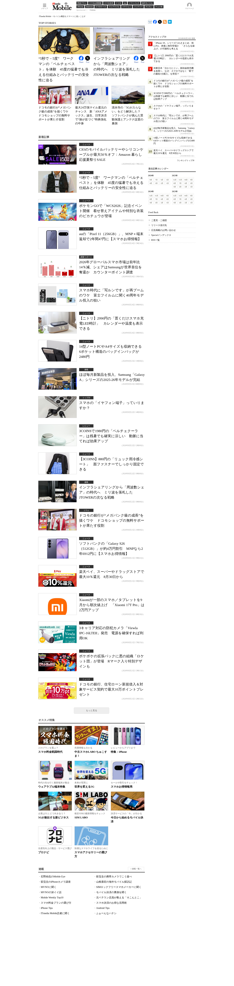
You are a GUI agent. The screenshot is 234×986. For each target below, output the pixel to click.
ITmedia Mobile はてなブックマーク (170, 21)
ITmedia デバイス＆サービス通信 (150, 21)
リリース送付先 (159, 225)
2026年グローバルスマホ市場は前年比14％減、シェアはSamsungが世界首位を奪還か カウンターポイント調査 (110, 267)
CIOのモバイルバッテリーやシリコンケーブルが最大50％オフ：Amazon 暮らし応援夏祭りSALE (111, 154)
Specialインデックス (161, 235)
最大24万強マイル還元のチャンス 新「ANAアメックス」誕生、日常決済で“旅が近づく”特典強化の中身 (91, 115)
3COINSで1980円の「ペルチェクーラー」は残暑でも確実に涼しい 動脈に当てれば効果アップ (111, 436)
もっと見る (91, 710)
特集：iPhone (119, 751)
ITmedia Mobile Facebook (155, 21)
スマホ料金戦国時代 (50, 751)
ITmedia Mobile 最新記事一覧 (165, 21)
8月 (151, 180)
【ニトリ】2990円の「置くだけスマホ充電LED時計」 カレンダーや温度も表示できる (111, 323)
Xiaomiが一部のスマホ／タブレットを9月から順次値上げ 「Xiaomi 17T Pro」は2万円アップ (112, 605)
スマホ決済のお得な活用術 (111, 902)
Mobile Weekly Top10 (52, 897)
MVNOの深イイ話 (51, 892)
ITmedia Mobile (45, 16)
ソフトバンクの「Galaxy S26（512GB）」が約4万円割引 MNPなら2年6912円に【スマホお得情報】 (111, 549)
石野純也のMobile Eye (53, 876)
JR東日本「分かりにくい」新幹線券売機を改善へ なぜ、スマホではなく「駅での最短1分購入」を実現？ (173, 71)
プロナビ (43, 852)
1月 (167, 183)
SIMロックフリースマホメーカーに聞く (118, 887)
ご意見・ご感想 (159, 220)
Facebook (81, 58)
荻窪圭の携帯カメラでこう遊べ (114, 876)
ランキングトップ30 (185, 160)
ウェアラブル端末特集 (51, 786)
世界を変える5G (84, 786)
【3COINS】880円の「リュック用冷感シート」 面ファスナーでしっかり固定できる (111, 464)
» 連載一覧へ (136, 869)
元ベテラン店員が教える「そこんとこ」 (119, 897)
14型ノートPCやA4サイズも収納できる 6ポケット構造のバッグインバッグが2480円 (112, 351)
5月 (167, 180)
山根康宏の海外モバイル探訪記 (114, 881)
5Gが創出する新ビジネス (53, 817)
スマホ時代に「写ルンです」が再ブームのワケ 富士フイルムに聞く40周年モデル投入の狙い (111, 295)
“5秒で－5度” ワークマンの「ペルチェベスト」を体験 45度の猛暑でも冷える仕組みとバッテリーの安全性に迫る (64, 69)
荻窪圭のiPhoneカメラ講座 (56, 881)
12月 (174, 180)
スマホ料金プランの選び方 (56, 902)
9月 (191, 180)
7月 (156, 180)
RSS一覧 (155, 240)
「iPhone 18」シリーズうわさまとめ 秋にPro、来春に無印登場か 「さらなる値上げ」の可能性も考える (174, 46)
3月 (156, 183)
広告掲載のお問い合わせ (163, 230)
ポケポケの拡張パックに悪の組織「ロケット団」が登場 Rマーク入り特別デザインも (111, 661)
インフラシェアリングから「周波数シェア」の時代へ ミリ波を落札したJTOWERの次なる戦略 (111, 492)
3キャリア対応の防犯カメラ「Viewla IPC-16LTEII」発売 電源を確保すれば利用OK (111, 633)
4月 (151, 183)
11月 (180, 180)
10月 (186, 180)
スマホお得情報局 (121, 786)
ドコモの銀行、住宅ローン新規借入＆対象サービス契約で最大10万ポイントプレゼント (111, 689)
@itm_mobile (160, 21)
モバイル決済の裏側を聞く (111, 892)
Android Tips (103, 908)
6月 (162, 180)
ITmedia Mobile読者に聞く (55, 913)
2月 (162, 183)
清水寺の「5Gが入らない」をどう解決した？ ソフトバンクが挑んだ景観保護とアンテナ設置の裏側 (127, 115)
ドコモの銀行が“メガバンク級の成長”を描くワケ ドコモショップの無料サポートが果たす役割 (111, 520)
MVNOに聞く (48, 887)
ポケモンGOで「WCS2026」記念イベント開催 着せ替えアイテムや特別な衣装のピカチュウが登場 (111, 211)
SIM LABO (81, 817)
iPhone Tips (47, 908)
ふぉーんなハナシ (106, 913)
